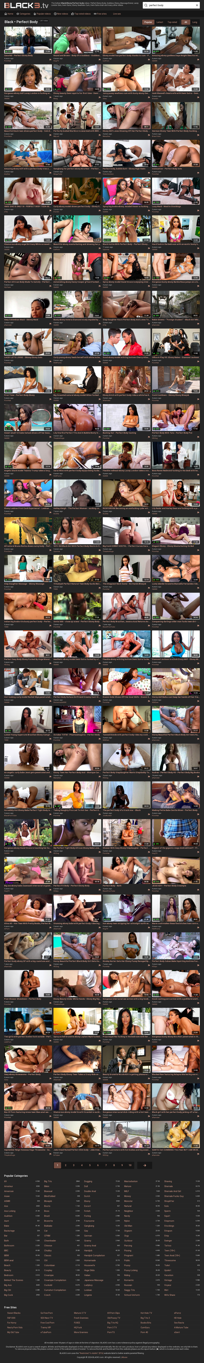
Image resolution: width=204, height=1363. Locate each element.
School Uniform (142, 1295)
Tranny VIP (46, 1327)
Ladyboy (102, 1285)
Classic (62, 1255)
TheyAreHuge (58, 438)
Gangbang (102, 1225)
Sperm (182, 1211)
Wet (182, 1290)
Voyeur (182, 1285)
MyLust (56, 136)
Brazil (62, 1216)
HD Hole (177, 1318)
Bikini (62, 1186)
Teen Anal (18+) (182, 1255)
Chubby (62, 1250)
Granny (102, 1240)
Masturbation (142, 1181)
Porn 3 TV (112, 1327)
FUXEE (77, 1323)
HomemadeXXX (59, 702)
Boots (62, 1206)
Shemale (182, 1186)
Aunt (22, 1221)
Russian (142, 1285)
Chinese (62, 1245)
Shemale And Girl (182, 1191)
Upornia (106, 250)
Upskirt (182, 1270)
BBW (22, 1255)
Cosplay (62, 1270)
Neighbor (142, 1211)
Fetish (102, 1211)
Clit (62, 1260)
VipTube (7, 287)
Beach (22, 1265)
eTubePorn (46, 1332)
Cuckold (62, 1285)
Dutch (102, 1196)
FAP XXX (11, 1318)
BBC (22, 1250)
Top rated (172, 22)
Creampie (62, 1275)
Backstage (22, 1230)
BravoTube (156, 136)
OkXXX (154, 61)
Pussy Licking (142, 1270)
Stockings (182, 1225)
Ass (22, 1206)
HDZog (155, 438)
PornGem (8, 136)
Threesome (182, 1260)
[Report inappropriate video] (50, 59)
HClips (56, 891)
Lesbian (102, 1290)
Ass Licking (22, 1211)
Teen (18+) (182, 1250)
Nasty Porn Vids (15, 1327)
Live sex (117, 14)
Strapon (182, 1230)
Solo (182, 1206)
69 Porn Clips (113, 1313)
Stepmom (182, 1221)
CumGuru (145, 1327)
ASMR (22, 1201)
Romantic (142, 1280)
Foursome (102, 1221)
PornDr (56, 212)
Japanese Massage (102, 1280)
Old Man (142, 1225)
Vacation (182, 1275)
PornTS (111, 1332)
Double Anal (102, 1191)
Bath (22, 1240)
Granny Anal (102, 1245)
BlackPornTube (109, 627)
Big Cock (22, 1295)
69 (22, 1181)
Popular (148, 22)
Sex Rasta (179, 1323)
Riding (142, 1275)
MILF (142, 1191)
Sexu (105, 99)
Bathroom (22, 1245)
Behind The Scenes (22, 1280)
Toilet (182, 1265)
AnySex (7, 174)
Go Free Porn (47, 1313)
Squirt (182, 1216)
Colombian (62, 1265)
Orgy (142, 1235)
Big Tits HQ (112, 1323)
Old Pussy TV (113, 1318)
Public (142, 1260)
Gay (102, 1230)
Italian (102, 1275)
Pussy (142, 1265)
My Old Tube (13, 1332)
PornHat (7, 61)
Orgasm (142, 1230)
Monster (142, 1201)
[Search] (145, 5)
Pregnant (142, 1255)
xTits (6, 212)
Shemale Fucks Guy (182, 1196)
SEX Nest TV (47, 1318)
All (186, 22)
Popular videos (43, 14)
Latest (160, 22)
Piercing (142, 1245)
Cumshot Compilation (62, 1290)
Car (62, 1230)
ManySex (106, 136)
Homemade (102, 1260)
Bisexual (62, 1191)
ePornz (177, 1313)
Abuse (124, 1357)
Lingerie (102, 1295)
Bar (22, 1235)
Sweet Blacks (13, 1313)
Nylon (142, 1221)
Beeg (55, 99)
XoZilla (56, 514)
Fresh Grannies (81, 1318)
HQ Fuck (78, 1327)
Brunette (62, 1221)
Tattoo (182, 1245)
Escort (102, 1206)
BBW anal (22, 1260)
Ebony (102, 1201)
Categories (24, 14)
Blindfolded (62, 1196)
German (102, 1235)
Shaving (182, 1181)
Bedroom (22, 1275)
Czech (62, 1295)
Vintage (182, 1280)
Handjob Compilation (102, 1255)
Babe (22, 1225)
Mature (142, 1186)
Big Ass (22, 1285)
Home (10, 14)
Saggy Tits (142, 1290)
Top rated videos (82, 14)
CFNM (62, 1235)
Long (195, 22)
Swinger (182, 1240)
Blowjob (62, 1201)
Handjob (102, 1250)
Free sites (102, 14)
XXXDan (155, 702)
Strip (182, 1235)
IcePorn (106, 61)
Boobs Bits (146, 1323)
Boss (62, 1211)
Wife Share (182, 1295)
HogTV (56, 61)
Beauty (22, 1270)
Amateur (22, 1186)
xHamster (8, 325)
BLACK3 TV (26, 5)
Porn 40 (144, 1332)
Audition (22, 1216)
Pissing (142, 1250)
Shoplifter (182, 1201)
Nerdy (142, 1216)
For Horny (11, 1323)
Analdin (155, 99)
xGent (177, 1332)
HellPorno (57, 363)
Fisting (102, 1216)
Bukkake (62, 1225)
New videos (62, 14)
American (22, 1191)
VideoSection (108, 174)
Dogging (102, 1181)
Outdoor (142, 1240)
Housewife (102, 1265)
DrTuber (56, 1155)
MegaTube (57, 174)
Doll (102, 1186)
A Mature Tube (181, 1327)
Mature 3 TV (80, 1313)
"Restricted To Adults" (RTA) (91, 1353)
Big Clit (22, 1290)
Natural (142, 1206)
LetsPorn (7, 1042)
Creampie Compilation (62, 1280)
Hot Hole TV (146, 1313)
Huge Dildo (102, 1270)
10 (130, 1165)
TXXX (55, 589)
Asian (22, 1196)
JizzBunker (107, 816)
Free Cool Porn (47, 1323)
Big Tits (62, 1181)
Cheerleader (62, 1240)
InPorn (7, 929)
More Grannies (81, 1332)
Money (142, 1196)
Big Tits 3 (145, 1318)
